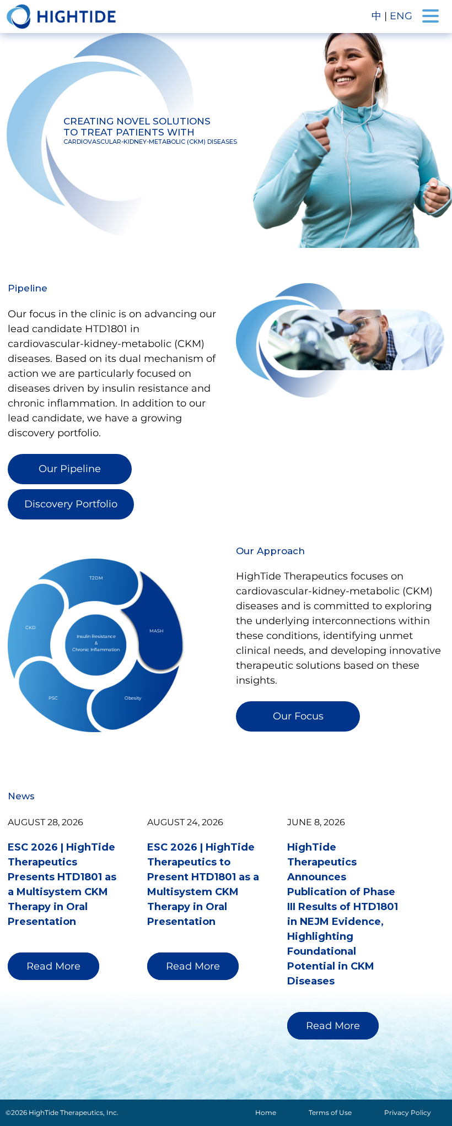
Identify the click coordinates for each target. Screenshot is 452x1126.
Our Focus (298, 716)
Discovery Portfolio (70, 504)
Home (265, 1112)
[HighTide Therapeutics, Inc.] (61, 16)
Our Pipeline (70, 469)
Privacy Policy (407, 1112)
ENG (401, 16)
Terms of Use (330, 1112)
